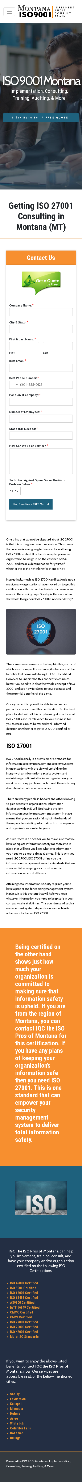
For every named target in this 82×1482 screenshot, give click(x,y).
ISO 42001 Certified (24, 1332)
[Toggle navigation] (9, 11)
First (12, 352)
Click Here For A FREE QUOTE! (41, 117)
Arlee (14, 1419)
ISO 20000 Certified (24, 1327)
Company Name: (21, 305)
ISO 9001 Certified (23, 1288)
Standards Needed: (23, 429)
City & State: (18, 322)
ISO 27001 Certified (24, 1322)
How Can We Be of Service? (28, 446)
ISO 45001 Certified (24, 1283)
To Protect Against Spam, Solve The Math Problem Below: (37, 482)
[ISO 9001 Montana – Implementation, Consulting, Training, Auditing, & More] (46, 12)
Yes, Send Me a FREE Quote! (31, 504)
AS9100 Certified (22, 1303)
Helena (15, 1414)
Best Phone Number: (24, 378)
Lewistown (18, 1399)
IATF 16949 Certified (25, 1307)
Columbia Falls (20, 1428)
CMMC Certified (21, 1312)
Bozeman (16, 1433)
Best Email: (17, 361)
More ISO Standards (24, 1337)
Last (45, 352)
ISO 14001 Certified (24, 1293)
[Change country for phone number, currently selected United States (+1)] (14, 385)
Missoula (16, 1409)
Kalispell (16, 1404)
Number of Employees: (25, 412)
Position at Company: (25, 395)
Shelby (15, 1394)
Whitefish (17, 1423)
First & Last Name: (22, 339)
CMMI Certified (21, 1317)
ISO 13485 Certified (24, 1298)
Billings (15, 1438)
